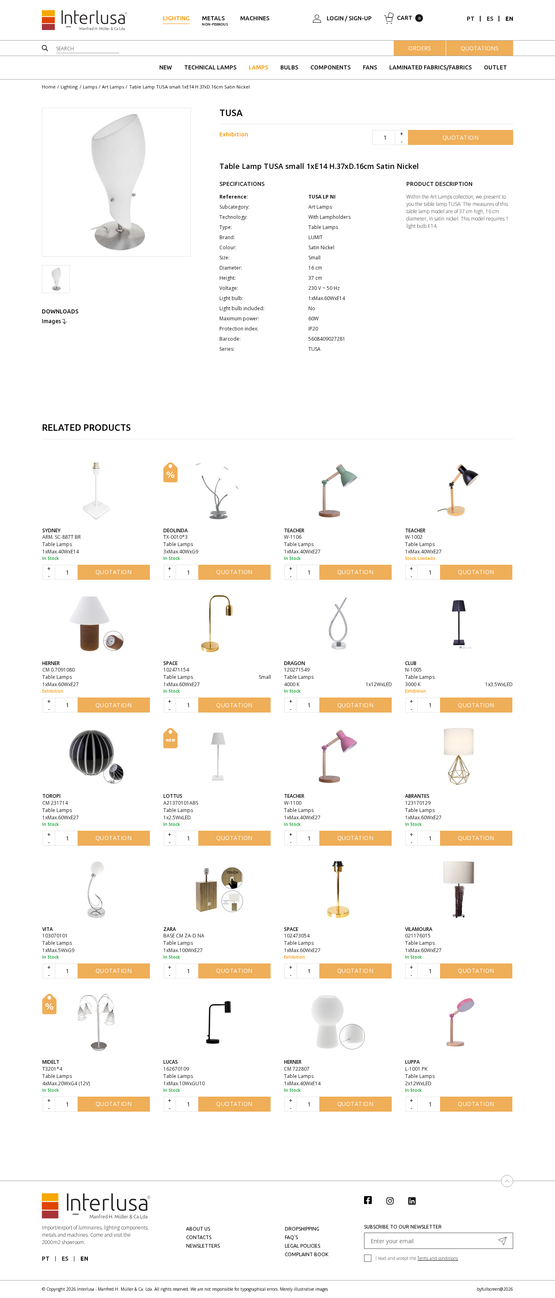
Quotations (480, 48)
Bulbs (289, 67)
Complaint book (306, 1254)
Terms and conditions (437, 1258)
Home (49, 87)
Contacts (198, 1237)
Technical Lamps (210, 67)
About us (198, 1228)
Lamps (258, 67)
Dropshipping (302, 1228)
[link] (372, 1200)
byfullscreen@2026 (495, 1289)
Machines (254, 18)
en (509, 18)
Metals (215, 20)
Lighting (176, 18)
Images (52, 321)
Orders (419, 48)
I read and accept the (416, 1258)
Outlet (495, 67)
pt (471, 18)
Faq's (291, 1237)
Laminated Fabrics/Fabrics (430, 67)
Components (330, 67)
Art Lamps (113, 87)
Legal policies (302, 1245)
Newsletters (203, 1245)
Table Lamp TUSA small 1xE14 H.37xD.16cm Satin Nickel (189, 87)
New (165, 67)
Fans (370, 67)
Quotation (460, 137)
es (490, 18)
